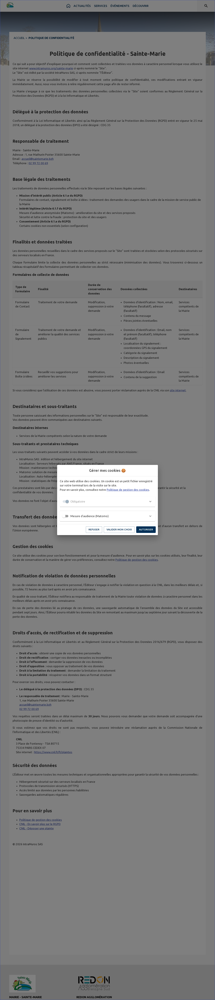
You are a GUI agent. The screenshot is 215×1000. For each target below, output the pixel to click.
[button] (107, 501)
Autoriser (146, 529)
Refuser (94, 529)
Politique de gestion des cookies (128, 489)
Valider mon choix (119, 529)
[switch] (64, 516)
